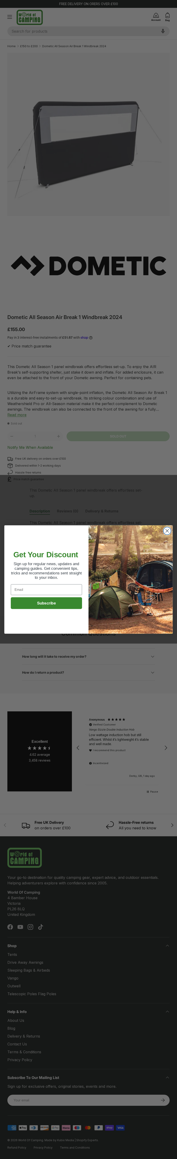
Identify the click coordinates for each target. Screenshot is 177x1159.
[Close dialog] (167, 531)
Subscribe (46, 603)
